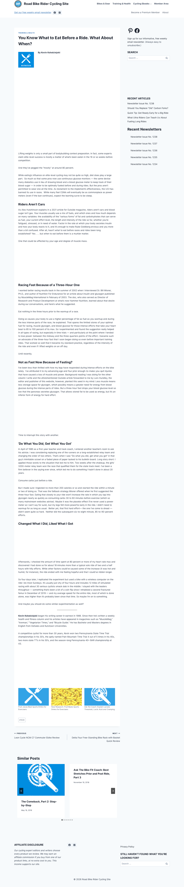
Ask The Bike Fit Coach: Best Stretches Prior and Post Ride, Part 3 (92, 773)
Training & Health (122, 3)
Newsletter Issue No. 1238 (140, 103)
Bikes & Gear (103, 3)
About (165, 12)
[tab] (62, 820)
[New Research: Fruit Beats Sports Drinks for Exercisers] (66, 697)
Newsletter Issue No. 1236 (144, 150)
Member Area (161, 3)
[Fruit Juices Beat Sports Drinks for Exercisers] (33, 697)
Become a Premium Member (145, 12)
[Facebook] (55, 12)
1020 (22, 720)
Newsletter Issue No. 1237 (144, 143)
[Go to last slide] (21, 791)
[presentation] (41, 780)
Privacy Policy (127, 846)
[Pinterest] (59, 12)
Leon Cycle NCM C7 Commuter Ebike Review (37, 735)
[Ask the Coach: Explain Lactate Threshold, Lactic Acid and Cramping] (99, 697)
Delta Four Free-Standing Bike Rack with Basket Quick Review (96, 737)
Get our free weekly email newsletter (32, 12)
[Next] (113, 791)
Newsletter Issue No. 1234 (144, 164)
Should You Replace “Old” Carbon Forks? (147, 108)
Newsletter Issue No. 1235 (144, 157)
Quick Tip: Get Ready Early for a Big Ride (147, 113)
